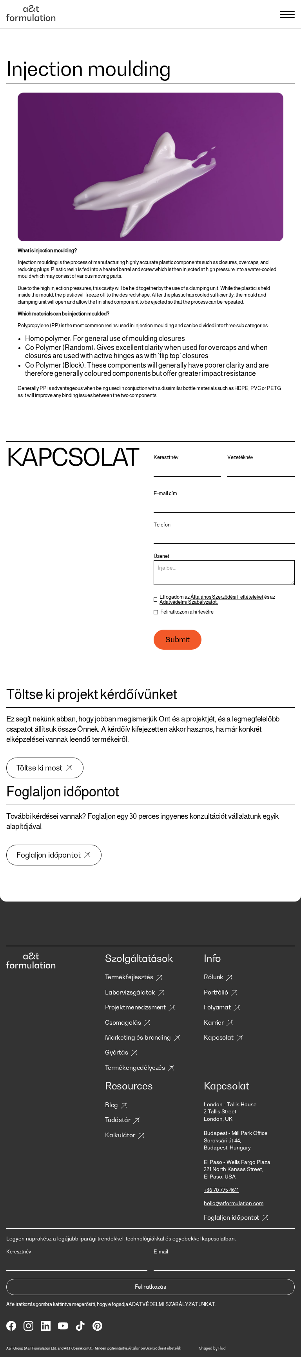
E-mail (161, 1252)
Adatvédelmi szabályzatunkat (172, 1304)
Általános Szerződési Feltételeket (226, 597)
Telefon (162, 525)
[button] (286, 14)
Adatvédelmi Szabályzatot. (189, 602)
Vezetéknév (240, 457)
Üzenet (161, 556)
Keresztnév (166, 457)
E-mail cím (165, 493)
